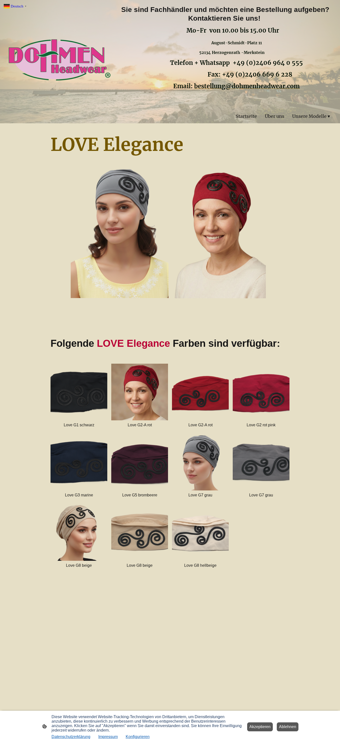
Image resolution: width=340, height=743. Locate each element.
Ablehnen (287, 727)
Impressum (108, 737)
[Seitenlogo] (59, 61)
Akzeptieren (260, 727)
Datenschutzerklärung (71, 737)
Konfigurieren (138, 737)
